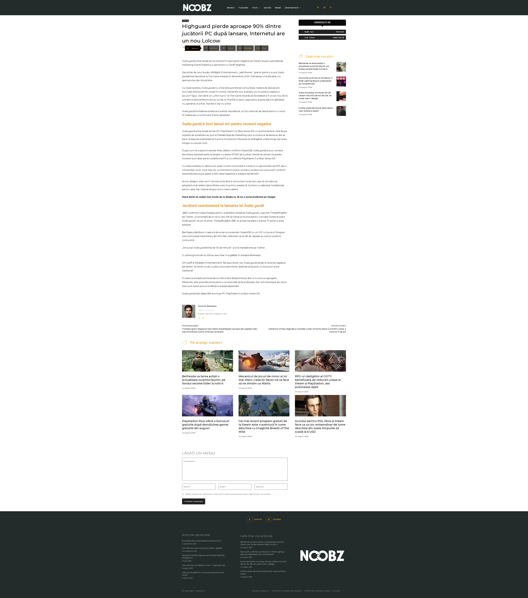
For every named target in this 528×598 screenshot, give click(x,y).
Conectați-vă (338, 38)
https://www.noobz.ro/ (206, 310)
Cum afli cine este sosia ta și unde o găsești (202, 548)
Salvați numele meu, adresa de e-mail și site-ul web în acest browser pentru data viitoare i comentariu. (228, 494)
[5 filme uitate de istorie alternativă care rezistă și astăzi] (341, 111)
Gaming (185, 21)
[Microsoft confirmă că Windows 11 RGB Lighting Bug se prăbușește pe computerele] (341, 81)
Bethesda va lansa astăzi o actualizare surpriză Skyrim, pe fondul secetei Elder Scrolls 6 (314, 66)
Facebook (258, 519)
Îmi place (340, 32)
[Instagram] (324, 7)
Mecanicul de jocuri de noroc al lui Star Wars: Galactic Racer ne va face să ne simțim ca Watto (264, 380)
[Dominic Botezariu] (188, 312)
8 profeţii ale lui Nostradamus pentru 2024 (201, 541)
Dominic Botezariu (207, 306)
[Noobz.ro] (197, 7)
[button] (330, 7)
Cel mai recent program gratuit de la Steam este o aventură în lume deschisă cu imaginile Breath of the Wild (264, 426)
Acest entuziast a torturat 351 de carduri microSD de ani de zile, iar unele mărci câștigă (315, 95)
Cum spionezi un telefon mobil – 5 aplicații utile (203, 565)
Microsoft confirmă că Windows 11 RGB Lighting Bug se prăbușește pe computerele (315, 81)
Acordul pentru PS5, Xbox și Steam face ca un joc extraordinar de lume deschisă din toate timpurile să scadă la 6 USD (320, 426)
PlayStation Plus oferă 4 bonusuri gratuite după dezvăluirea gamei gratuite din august (205, 424)
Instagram (277, 519)
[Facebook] (318, 7)
